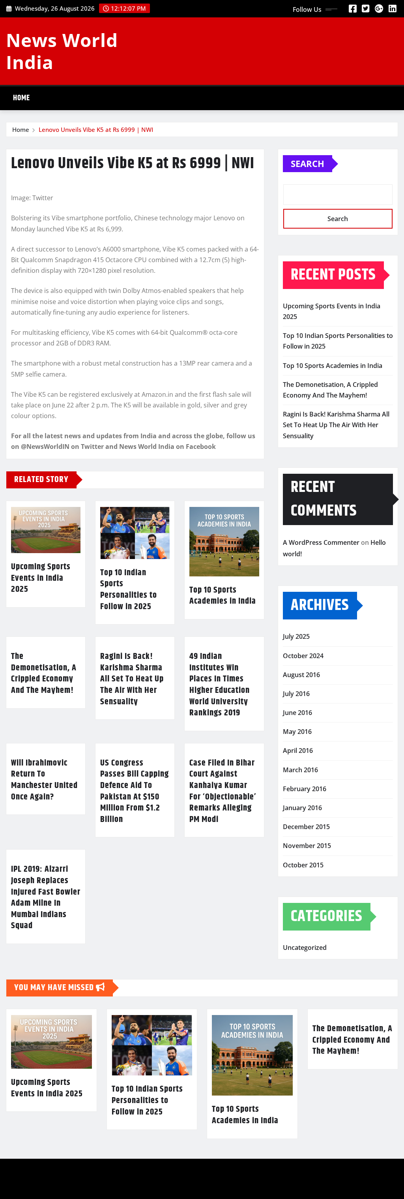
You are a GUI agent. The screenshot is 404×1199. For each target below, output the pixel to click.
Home (21, 98)
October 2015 (303, 865)
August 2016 (301, 674)
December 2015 (306, 826)
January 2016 (302, 807)
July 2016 (296, 693)
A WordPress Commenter (321, 542)
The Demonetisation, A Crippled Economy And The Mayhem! (44, 673)
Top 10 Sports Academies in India (222, 596)
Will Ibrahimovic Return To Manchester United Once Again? (44, 780)
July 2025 (296, 636)
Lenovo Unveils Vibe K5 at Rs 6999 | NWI (96, 129)
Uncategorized (305, 947)
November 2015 (307, 845)
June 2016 (297, 712)
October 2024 (303, 655)
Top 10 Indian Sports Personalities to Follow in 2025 (128, 590)
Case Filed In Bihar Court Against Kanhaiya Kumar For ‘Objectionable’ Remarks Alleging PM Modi (222, 791)
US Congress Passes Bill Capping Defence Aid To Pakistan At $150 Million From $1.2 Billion (134, 791)
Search (307, 163)
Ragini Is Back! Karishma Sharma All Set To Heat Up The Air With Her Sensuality (132, 679)
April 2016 (298, 750)
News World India (62, 51)
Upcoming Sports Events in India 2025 (41, 578)
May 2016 (297, 731)
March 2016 (300, 770)
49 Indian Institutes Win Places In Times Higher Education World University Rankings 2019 (219, 685)
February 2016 (304, 788)
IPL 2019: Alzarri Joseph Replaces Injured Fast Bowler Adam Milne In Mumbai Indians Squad (45, 898)
